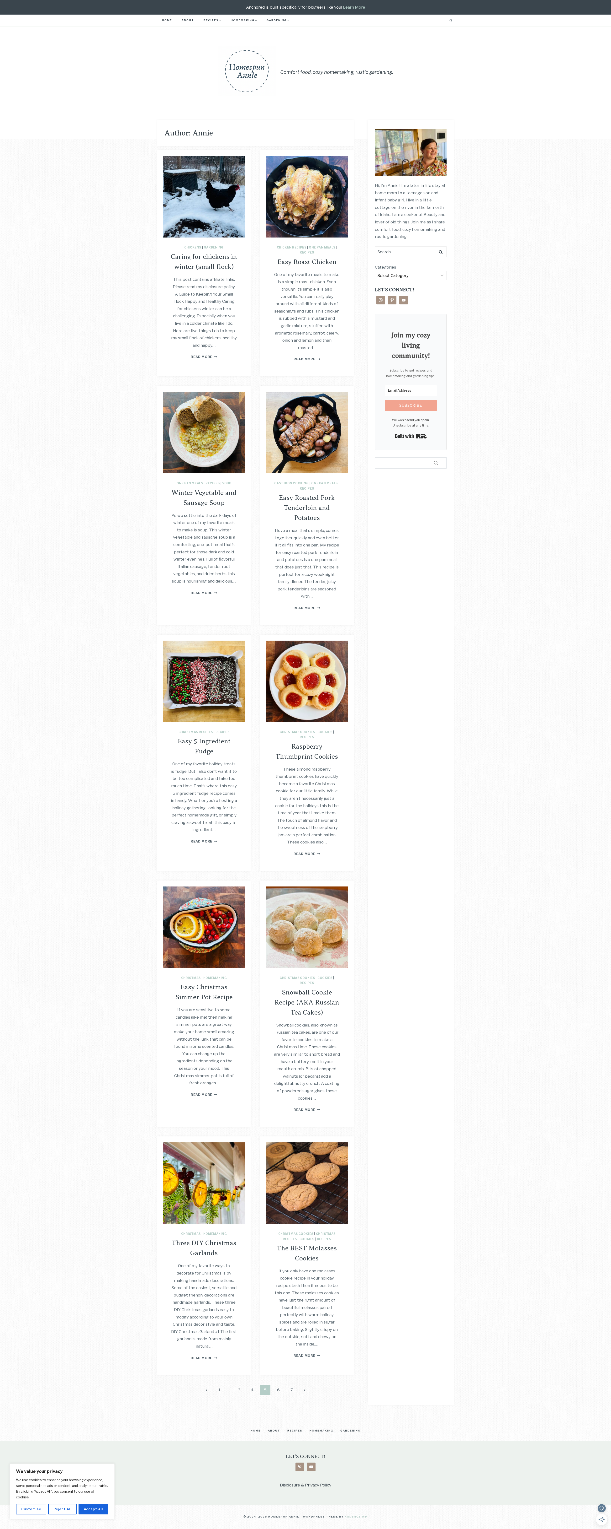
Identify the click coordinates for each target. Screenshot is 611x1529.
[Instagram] (442, 20)
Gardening (214, 247)
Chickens (192, 247)
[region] (62, 1491)
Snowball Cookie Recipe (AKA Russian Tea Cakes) (306, 1002)
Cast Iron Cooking (291, 483)
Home (167, 20)
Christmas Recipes (196, 732)
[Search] (435, 463)
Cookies (324, 732)
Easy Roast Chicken (307, 261)
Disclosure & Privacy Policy (305, 1485)
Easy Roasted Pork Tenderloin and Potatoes (307, 507)
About (188, 20)
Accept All (93, 1509)
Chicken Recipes (291, 247)
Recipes (307, 252)
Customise (31, 1509)
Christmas (191, 978)
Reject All (62, 1509)
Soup (226, 483)
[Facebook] (433, 20)
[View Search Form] (451, 20)
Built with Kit (411, 436)
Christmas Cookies (297, 732)
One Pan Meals (322, 247)
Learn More (354, 7)
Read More (204, 357)
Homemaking (215, 978)
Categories (385, 267)
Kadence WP (356, 1516)
